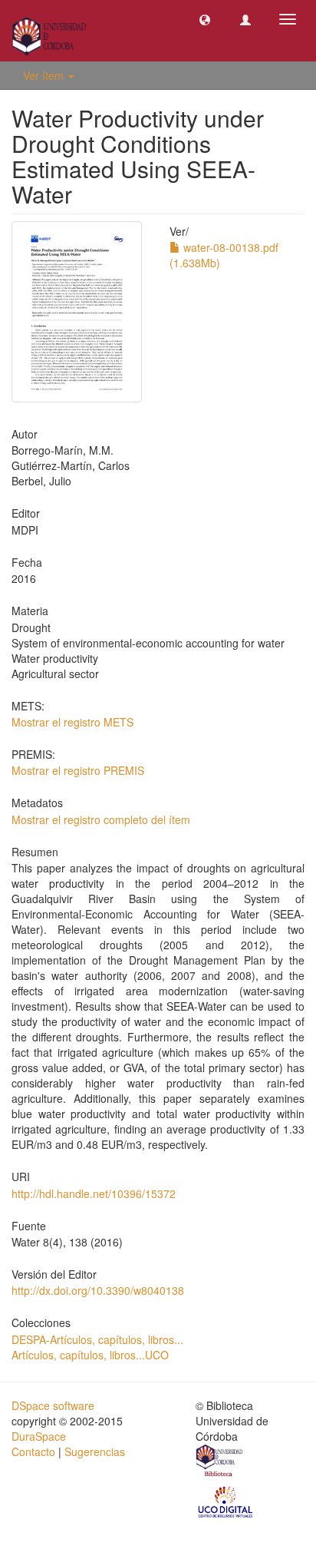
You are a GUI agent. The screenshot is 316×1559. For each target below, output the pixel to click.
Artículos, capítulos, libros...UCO (90, 1354)
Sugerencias (94, 1451)
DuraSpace (39, 1436)
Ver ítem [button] (45, 75)
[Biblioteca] (220, 1462)
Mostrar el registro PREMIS (78, 770)
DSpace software (53, 1405)
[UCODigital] (226, 1500)
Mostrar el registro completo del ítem (101, 819)
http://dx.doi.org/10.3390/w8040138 (98, 1290)
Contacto (33, 1451)
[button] (205, 19)
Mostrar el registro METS (72, 722)
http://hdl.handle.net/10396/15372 (94, 1193)
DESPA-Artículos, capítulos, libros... (97, 1339)
